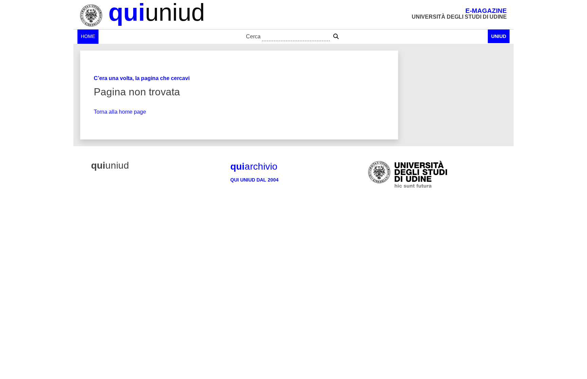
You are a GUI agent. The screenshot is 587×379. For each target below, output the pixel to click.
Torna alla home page (120, 112)
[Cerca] (336, 37)
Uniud (498, 36)
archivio (254, 166)
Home (88, 36)
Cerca (253, 36)
